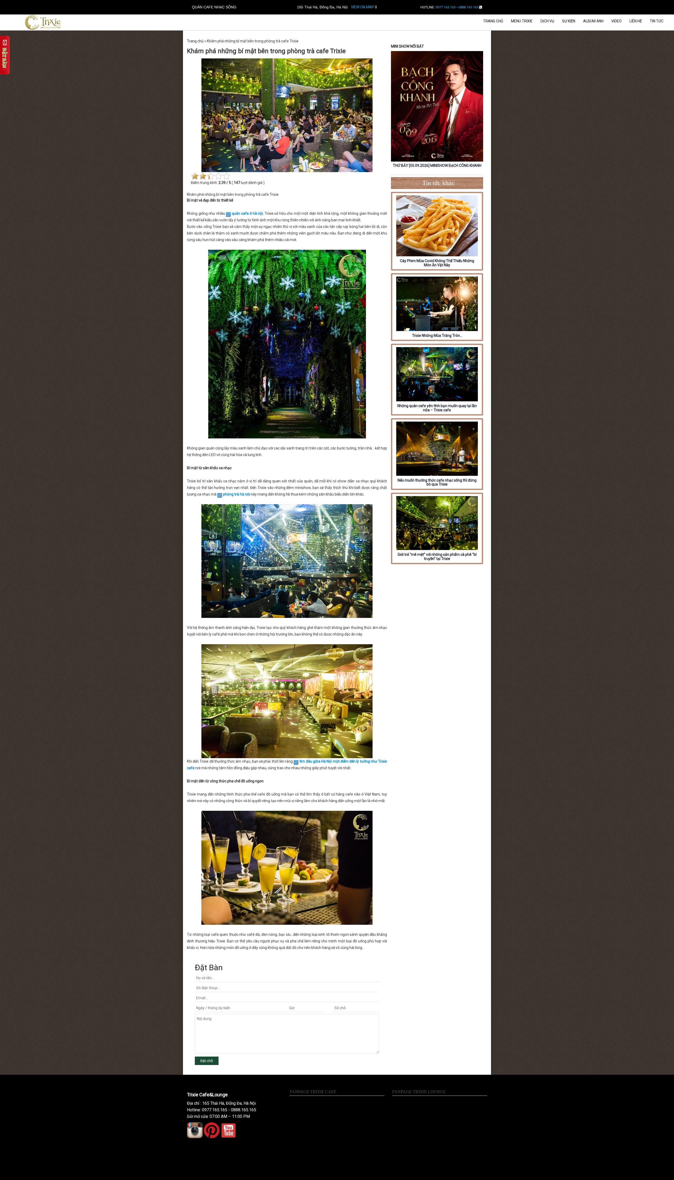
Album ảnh (593, 21)
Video (616, 21)
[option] (437, 110)
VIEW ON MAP (363, 7)
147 (237, 183)
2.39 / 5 (225, 183)
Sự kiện (568, 21)
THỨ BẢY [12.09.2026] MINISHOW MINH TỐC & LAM (437, 165)
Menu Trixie (522, 21)
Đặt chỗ (206, 1061)
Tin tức (656, 21)
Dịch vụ (547, 21)
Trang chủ (493, 21)
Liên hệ (636, 21)
